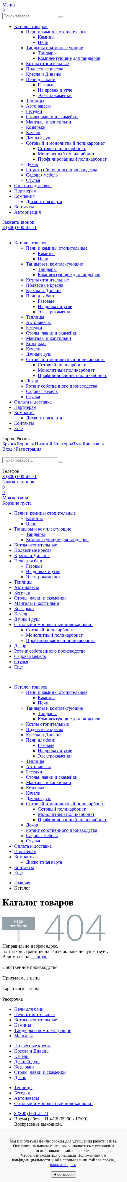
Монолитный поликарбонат (66, 153)
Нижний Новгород (54, 443)
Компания (24, 196)
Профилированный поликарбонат (72, 159)
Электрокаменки (55, 95)
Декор (32, 164)
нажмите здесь (63, 1165)
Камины (46, 36)
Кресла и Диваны (43, 74)
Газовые (46, 84)
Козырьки (36, 127)
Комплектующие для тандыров (69, 58)
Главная (22, 882)
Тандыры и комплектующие (54, 47)
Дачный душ (38, 137)
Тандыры (47, 52)
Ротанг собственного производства (61, 169)
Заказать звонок (18, 222)
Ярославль (93, 443)
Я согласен (63, 1174)
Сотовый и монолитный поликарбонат (65, 143)
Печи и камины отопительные (56, 31)
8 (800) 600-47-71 (19, 227)
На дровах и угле (55, 90)
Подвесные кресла (44, 68)
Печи (43, 42)
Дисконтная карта (44, 201)
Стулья (33, 180)
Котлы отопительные (47, 63)
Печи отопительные (34, 1014)
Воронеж (26, 443)
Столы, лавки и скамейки (52, 116)
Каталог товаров (31, 26)
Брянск (9, 443)
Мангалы (23, 1035)
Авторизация (27, 212)
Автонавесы (38, 105)
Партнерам (25, 190)
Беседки (34, 111)
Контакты (24, 206)
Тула (77, 443)
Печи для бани (41, 79)
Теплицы (35, 100)
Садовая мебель (42, 174)
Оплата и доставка (33, 185)
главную (39, 956)
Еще (18, 428)
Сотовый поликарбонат (62, 148)
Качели (33, 132)
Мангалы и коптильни (48, 121)
